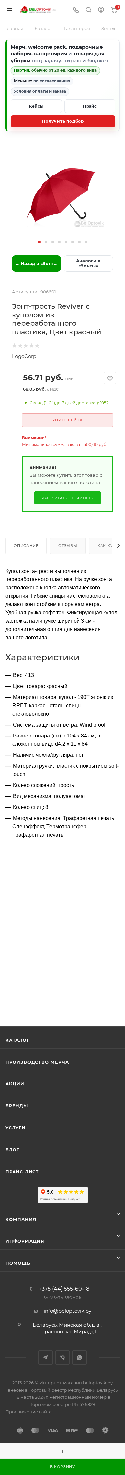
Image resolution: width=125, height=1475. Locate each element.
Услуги (15, 1127)
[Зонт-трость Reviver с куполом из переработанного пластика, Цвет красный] (62, 195)
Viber (62, 1357)
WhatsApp (79, 1357)
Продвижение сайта (28, 1411)
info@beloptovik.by (67, 1311)
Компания (20, 1219)
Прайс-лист (22, 1171)
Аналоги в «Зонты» (88, 263)
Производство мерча (37, 1062)
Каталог (17, 1040)
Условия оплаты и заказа (40, 91)
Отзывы (67, 545)
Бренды (16, 1105)
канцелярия (50, 53)
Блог (12, 1149)
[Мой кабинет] (101, 10)
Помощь (17, 1263)
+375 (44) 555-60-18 (64, 1289)
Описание (26, 545)
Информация (24, 1241)
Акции (14, 1083)
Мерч (18, 47)
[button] (39, 242)
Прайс (90, 106)
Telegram (45, 1357)
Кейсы (36, 106)
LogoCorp (24, 356)
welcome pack (47, 47)
